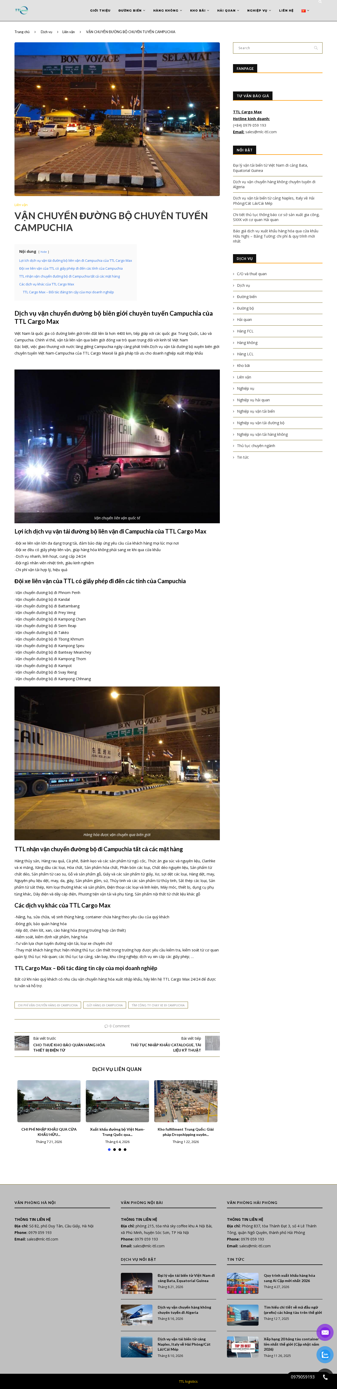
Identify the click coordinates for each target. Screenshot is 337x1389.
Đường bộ (245, 308)
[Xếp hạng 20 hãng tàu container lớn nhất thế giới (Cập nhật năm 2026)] (243, 1346)
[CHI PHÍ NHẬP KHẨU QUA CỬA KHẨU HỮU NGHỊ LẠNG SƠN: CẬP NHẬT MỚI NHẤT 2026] (49, 1101)
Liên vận (68, 32)
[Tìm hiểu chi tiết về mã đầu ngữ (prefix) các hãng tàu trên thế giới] (243, 1315)
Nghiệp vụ (257, 10)
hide (44, 252)
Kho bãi (198, 10)
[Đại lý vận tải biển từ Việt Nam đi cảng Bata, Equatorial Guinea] (136, 1283)
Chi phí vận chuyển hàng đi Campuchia (48, 1005)
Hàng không (166, 10)
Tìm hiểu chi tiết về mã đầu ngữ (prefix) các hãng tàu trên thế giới (293, 1310)
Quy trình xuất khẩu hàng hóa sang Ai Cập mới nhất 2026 (289, 1278)
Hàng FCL (245, 331)
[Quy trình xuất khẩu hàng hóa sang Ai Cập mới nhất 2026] (243, 1283)
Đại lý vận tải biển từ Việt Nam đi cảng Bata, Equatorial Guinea (186, 1278)
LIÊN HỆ (286, 10)
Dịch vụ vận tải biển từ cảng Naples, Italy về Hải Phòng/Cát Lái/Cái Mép (184, 1344)
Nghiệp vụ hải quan (253, 399)
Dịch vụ (46, 32)
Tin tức (243, 457)
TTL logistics (188, 1381)
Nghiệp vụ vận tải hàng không (262, 434)
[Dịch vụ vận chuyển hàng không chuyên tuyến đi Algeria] (136, 1315)
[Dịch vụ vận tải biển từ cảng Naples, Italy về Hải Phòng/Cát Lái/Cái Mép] (136, 1346)
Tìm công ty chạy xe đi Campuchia (158, 1005)
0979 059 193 (40, 1232)
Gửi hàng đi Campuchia (105, 1005)
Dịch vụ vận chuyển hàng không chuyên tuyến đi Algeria (184, 1310)
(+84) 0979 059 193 (250, 125)
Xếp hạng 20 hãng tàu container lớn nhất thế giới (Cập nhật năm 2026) (291, 1344)
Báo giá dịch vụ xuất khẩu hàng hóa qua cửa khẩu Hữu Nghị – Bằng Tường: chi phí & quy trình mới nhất (275, 236)
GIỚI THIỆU (100, 10)
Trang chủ (21, 32)
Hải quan (226, 10)
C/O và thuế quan (252, 273)
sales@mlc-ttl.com (261, 131)
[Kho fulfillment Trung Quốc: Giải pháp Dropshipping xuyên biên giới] (185, 1101)
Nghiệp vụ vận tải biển (256, 411)
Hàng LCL (245, 353)
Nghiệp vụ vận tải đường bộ (260, 422)
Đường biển (130, 10)
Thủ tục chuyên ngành (256, 445)
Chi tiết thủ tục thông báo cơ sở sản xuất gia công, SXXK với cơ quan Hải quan (276, 217)
